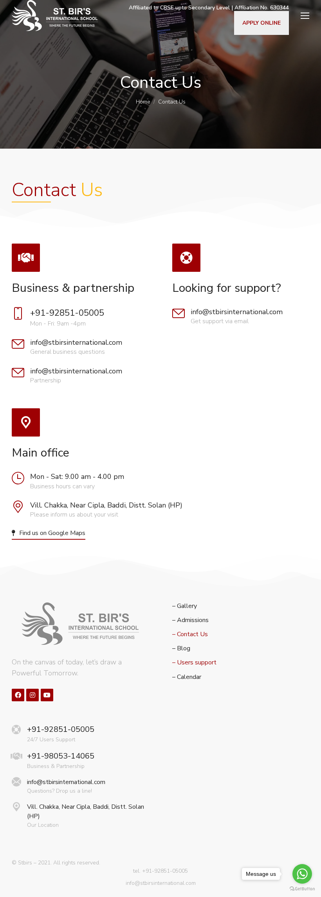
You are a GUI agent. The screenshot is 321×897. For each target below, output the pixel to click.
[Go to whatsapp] (302, 874)
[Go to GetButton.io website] (302, 889)
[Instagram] (32, 695)
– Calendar (186, 677)
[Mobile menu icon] (303, 16)
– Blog (181, 648)
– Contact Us (190, 634)
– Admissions (190, 620)
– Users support (194, 662)
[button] (48, 534)
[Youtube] (47, 695)
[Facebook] (18, 695)
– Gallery (184, 606)
